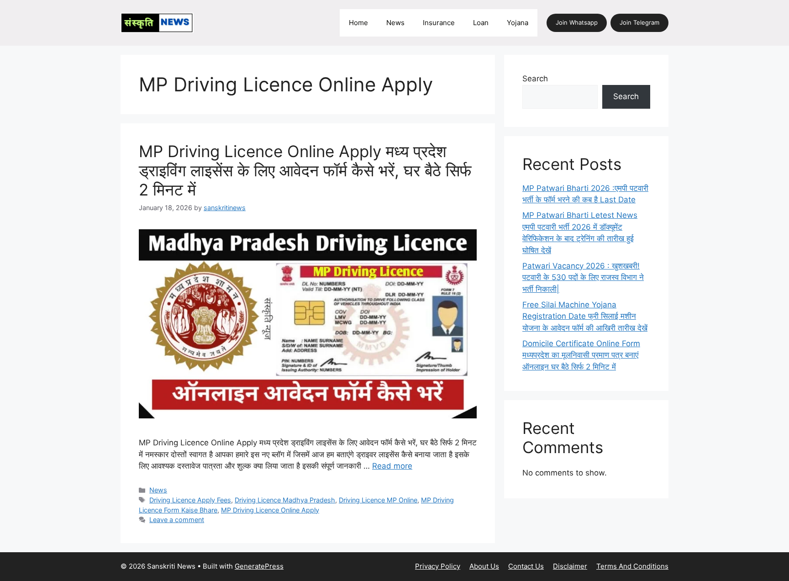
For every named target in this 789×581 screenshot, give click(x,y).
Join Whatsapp (577, 22)
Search (535, 78)
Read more (392, 465)
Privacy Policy (437, 566)
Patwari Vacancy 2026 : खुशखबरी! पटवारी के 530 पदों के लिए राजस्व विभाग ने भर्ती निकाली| (583, 277)
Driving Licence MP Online (378, 500)
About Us (484, 566)
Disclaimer (570, 566)
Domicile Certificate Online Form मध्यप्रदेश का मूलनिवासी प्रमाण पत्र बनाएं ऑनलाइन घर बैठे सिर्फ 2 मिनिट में (581, 355)
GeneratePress (259, 566)
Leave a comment (176, 519)
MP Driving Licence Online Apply (270, 510)
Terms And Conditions (632, 566)
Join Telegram (639, 22)
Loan (481, 22)
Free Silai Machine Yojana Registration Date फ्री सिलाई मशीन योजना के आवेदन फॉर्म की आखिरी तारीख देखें (584, 316)
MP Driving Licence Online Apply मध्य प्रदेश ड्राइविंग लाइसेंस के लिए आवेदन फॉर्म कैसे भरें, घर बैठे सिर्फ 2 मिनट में (305, 170)
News (395, 22)
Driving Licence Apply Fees (190, 500)
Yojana (517, 22)
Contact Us (526, 566)
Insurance (439, 22)
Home (358, 22)
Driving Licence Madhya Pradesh (285, 500)
